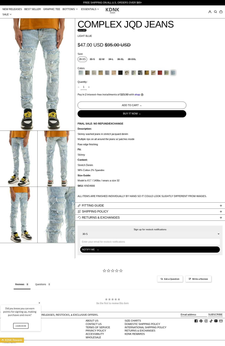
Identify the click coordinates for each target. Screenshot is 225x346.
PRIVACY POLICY (96, 330)
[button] (221, 12)
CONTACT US (94, 324)
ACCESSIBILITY (95, 334)
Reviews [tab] (19, 284)
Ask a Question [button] (171, 278)
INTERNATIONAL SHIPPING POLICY (145, 327)
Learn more (20, 326)
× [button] (39, 302)
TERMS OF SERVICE (98, 327)
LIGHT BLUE (85, 36)
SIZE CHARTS (133, 320)
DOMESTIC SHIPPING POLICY (142, 324)
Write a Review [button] (200, 278)
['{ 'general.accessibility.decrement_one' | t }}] (78, 87)
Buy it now (130, 113)
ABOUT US (92, 320)
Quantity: (82, 82)
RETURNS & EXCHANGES (140, 330)
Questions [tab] (40, 284)
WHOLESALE (93, 337)
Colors (81, 68)
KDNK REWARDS (135, 334)
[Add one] (89, 87)
